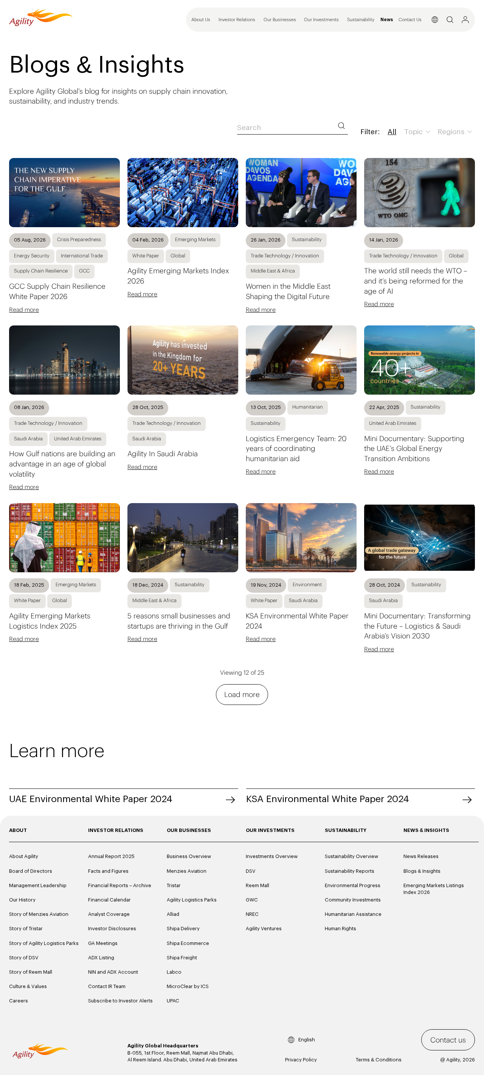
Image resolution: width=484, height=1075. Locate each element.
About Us (200, 19)
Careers (18, 1000)
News (386, 20)
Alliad (173, 914)
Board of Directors (30, 871)
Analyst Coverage (109, 914)
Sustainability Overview (351, 856)
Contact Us (410, 19)
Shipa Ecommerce (188, 943)
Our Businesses (280, 19)
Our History (22, 899)
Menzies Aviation (186, 871)
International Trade (82, 255)
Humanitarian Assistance (353, 914)
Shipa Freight (182, 957)
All (392, 132)
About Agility (23, 856)
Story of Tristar (26, 928)
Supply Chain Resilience (41, 271)
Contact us (448, 1039)
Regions (451, 132)
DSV (251, 871)
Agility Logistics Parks (192, 899)
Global (178, 255)
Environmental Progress (352, 885)
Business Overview (189, 856)
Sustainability (360, 19)
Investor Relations (237, 19)
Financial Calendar (109, 899)
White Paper (145, 255)
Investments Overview (272, 856)
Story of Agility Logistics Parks (44, 943)
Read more (24, 309)
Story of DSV (24, 957)
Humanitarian (307, 407)
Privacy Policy (301, 1059)
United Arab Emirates (77, 438)
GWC (252, 899)
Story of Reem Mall (30, 972)
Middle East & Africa (273, 271)
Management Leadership (38, 885)
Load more (242, 694)
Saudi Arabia (28, 438)
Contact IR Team (107, 986)
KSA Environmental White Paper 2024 (327, 799)
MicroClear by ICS (188, 986)
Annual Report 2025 (111, 856)
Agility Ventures (264, 928)
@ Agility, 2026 (457, 1059)
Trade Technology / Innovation (285, 255)
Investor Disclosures (112, 928)
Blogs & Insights (422, 871)
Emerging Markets (195, 239)
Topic (414, 132)
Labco (174, 972)
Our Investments (321, 19)
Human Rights (340, 928)
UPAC (173, 1000)
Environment (307, 584)
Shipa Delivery (183, 928)
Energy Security (32, 255)
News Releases (421, 856)
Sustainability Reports (349, 871)
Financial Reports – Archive (119, 885)
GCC (84, 271)
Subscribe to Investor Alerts (120, 1000)
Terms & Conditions (379, 1059)
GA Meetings (103, 943)
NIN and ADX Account (113, 972)
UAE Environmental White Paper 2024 (90, 799)
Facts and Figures (108, 871)
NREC (252, 914)
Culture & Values (28, 986)
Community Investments (353, 899)
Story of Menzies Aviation (38, 914)
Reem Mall (257, 885)
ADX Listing (101, 957)
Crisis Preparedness (79, 239)
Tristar (174, 885)
